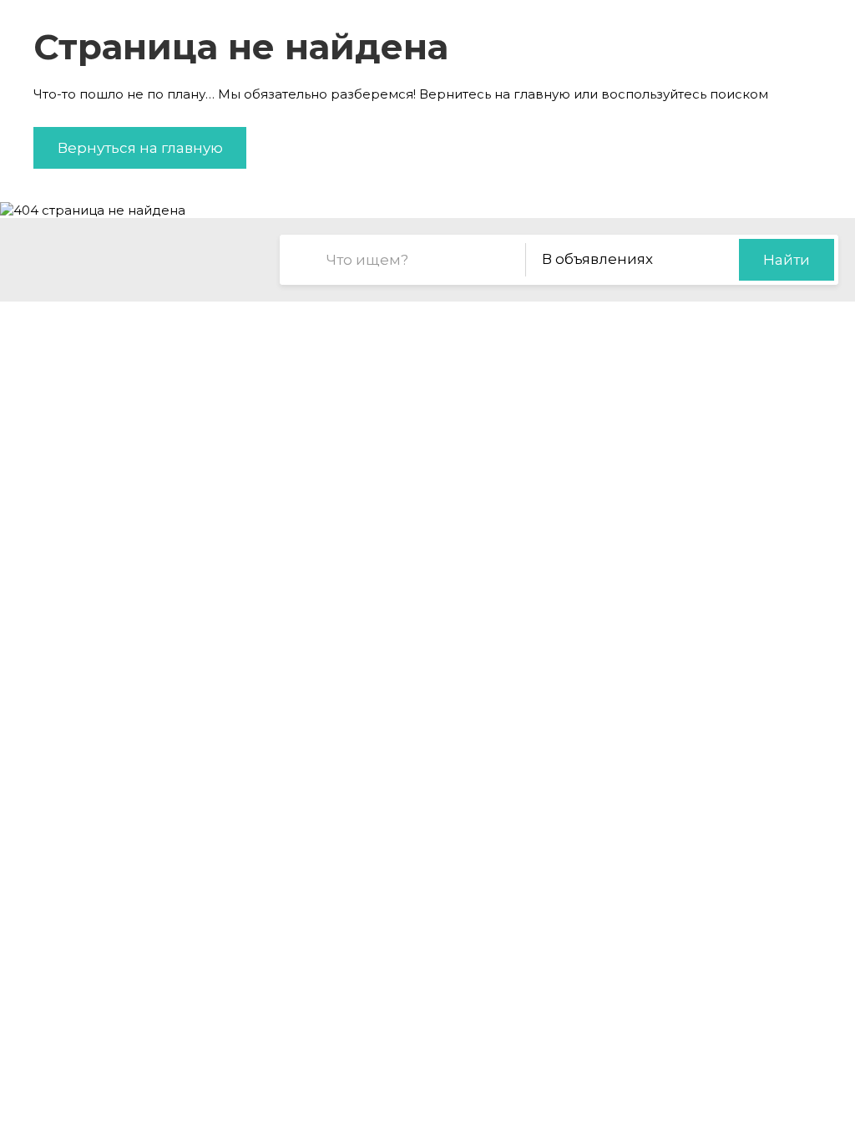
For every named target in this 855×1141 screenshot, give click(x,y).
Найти (786, 259)
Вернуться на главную (140, 147)
